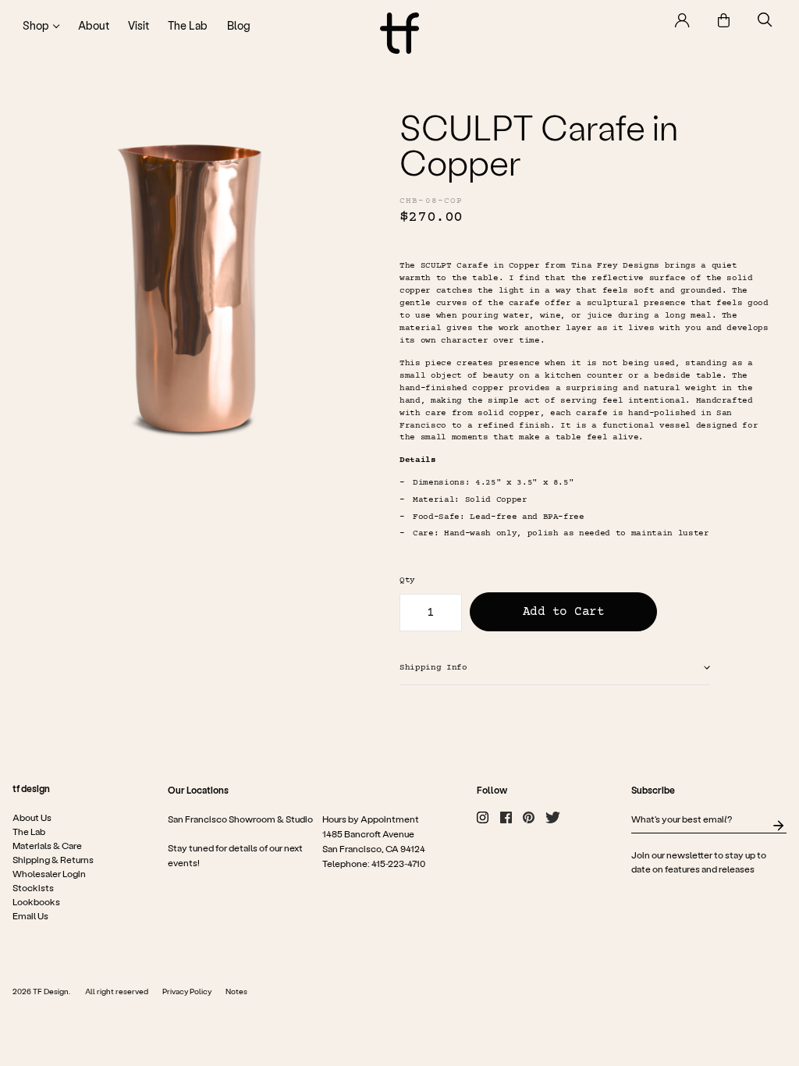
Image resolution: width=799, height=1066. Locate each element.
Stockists (33, 887)
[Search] (765, 19)
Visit (138, 25)
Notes (236, 991)
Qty (407, 580)
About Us (31, 817)
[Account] (682, 20)
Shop (36, 25)
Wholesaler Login (49, 873)
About (93, 25)
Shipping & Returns (53, 859)
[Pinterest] (528, 817)
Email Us (30, 915)
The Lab (188, 25)
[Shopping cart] (723, 20)
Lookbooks (36, 901)
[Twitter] (552, 817)
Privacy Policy (186, 991)
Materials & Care (47, 845)
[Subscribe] (778, 826)
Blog (238, 25)
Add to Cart (564, 612)
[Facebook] (506, 817)
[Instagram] (482, 817)
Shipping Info (433, 668)
